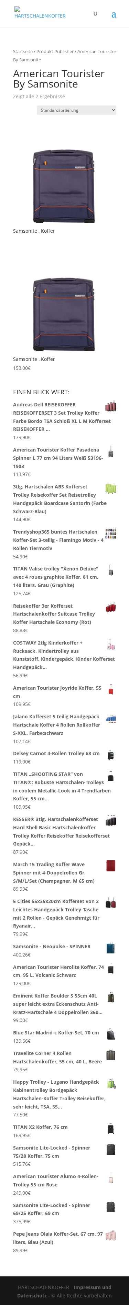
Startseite (23, 51)
